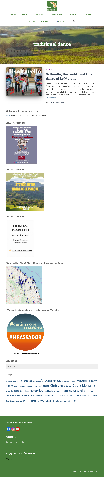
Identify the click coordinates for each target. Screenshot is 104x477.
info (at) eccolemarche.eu (16, 442)
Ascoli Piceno (70, 380)
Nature (44, 21)
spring (19, 401)
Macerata (57, 391)
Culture (88, 15)
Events (73, 15)
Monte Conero (13, 395)
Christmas (57, 385)
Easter (8, 391)
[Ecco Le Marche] (52, 6)
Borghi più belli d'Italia (29, 386)
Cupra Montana (83, 385)
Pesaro (50, 395)
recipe (58, 395)
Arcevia (57, 380)
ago (59, 102)
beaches (18, 386)
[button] (28, 15)
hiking (26, 391)
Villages (39, 15)
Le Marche (49, 391)
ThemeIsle (93, 471)
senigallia (88, 395)
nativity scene (42, 395)
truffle (57, 401)
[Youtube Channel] (18, 429)
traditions (45, 400)
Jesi (41, 390)
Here (8, 115)
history (34, 390)
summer (29, 400)
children (45, 385)
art (63, 381)
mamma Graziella (73, 390)
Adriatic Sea (26, 380)
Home (13, 15)
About (25, 15)
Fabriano (16, 390)
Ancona (46, 380)
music (33, 395)
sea (77, 395)
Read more (51, 97)
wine (65, 401)
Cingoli (69, 386)
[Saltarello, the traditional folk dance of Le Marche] (24, 81)
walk (61, 401)
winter (72, 400)
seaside (82, 395)
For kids (31, 21)
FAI (22, 391)
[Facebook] (9, 429)
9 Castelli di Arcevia (12, 381)
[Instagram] (13, 429)
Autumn (83, 380)
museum (25, 395)
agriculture (36, 381)
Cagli (39, 386)
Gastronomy (57, 15)
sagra (64, 395)
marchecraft (90, 391)
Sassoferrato (71, 395)
